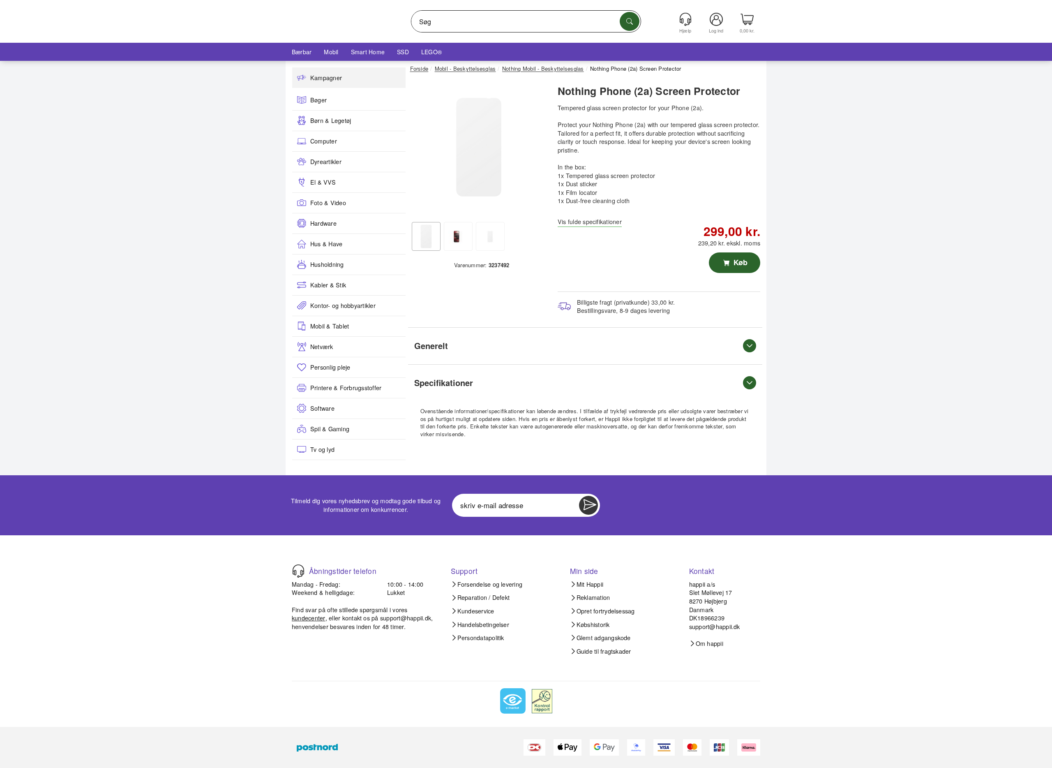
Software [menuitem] (322, 408)
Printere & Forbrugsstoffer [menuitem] (345, 388)
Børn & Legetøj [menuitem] (330, 120)
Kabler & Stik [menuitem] (328, 285)
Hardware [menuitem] (323, 223)
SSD (403, 52)
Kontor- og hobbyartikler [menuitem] (343, 305)
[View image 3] (490, 236)
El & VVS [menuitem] (323, 182)
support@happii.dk (405, 617)
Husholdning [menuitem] (327, 264)
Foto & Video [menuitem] (328, 203)
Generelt (431, 346)
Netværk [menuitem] (321, 346)
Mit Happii (590, 584)
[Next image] (535, 149)
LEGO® (431, 52)
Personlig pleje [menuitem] (330, 367)
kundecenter (308, 617)
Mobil (331, 52)
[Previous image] (422, 149)
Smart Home (368, 52)
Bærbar (301, 52)
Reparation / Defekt (483, 597)
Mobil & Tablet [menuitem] (329, 326)
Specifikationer (443, 383)
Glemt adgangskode (604, 638)
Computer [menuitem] (323, 141)
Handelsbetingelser (483, 624)
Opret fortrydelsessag (606, 611)
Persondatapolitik (480, 638)
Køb (739, 262)
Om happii (709, 643)
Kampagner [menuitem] (326, 78)
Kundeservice (475, 611)
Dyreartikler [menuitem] (325, 161)
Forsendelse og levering (490, 584)
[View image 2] (458, 236)
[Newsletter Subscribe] (588, 505)
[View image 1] (426, 236)
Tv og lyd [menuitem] (322, 449)
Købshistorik (593, 624)
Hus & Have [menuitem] (326, 244)
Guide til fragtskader (604, 651)
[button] (478, 147)
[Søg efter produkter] (629, 21)
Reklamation (593, 597)
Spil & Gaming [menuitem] (329, 429)
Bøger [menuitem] (318, 100)
